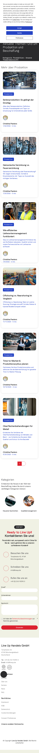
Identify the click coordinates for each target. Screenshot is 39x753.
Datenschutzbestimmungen (22, 619)
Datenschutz (5, 709)
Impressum (5, 702)
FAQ (2, 692)
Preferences (19, 38)
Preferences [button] (28, 22)
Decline (19, 33)
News (3, 688)
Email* (3, 587)
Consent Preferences (8, 718)
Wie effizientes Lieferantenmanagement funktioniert (15, 233)
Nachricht (4, 603)
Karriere (4, 685)
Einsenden (19, 627)
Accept (19, 28)
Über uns (4, 681)
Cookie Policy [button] (16, 19)
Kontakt (4, 678)
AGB (2, 705)
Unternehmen (6, 595)
